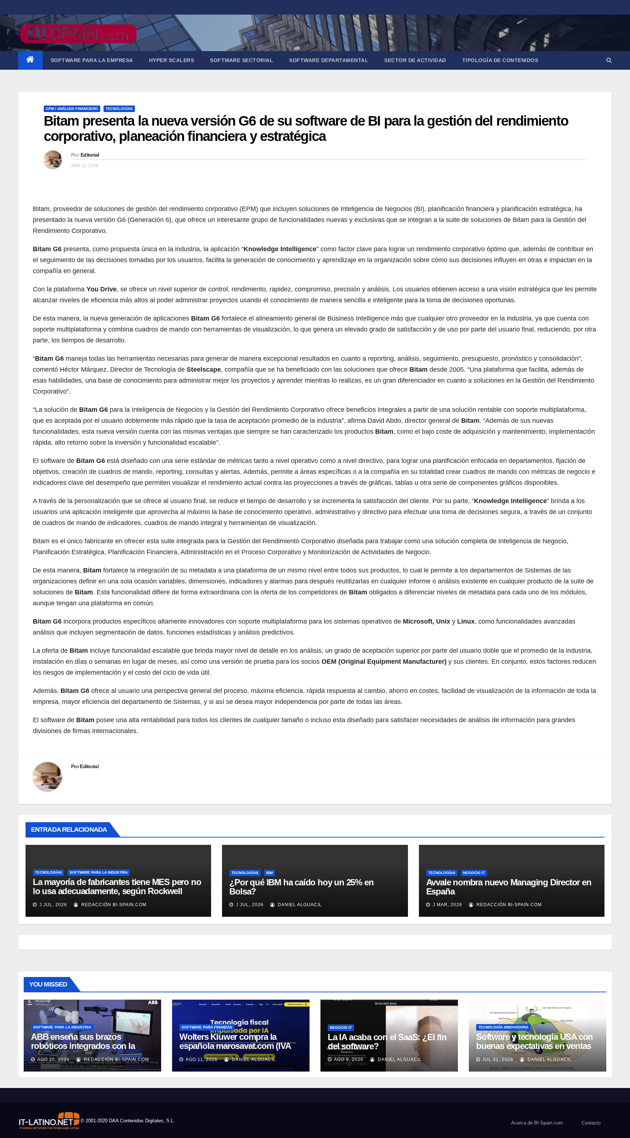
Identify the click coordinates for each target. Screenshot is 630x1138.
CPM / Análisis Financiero (72, 109)
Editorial (90, 155)
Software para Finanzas (207, 1027)
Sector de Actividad (415, 60)
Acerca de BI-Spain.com (537, 1123)
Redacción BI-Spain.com (113, 904)
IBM (269, 873)
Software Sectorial (241, 60)
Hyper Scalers (171, 60)
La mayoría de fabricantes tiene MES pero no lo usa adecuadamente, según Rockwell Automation (117, 891)
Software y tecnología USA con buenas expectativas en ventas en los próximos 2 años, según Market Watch (534, 1050)
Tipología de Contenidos (500, 60)
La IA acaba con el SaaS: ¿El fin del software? (387, 1041)
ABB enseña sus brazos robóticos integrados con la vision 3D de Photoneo (83, 1046)
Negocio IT (474, 873)
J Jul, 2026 (52, 904)
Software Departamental (328, 60)
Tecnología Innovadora (503, 1027)
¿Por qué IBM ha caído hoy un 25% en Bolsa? (301, 886)
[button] (609, 60)
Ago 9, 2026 (348, 1059)
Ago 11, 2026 (202, 1059)
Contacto (591, 1123)
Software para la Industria (99, 872)
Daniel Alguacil (299, 904)
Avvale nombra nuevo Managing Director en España (508, 886)
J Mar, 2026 (446, 904)
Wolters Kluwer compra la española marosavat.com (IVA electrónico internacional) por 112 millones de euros (235, 1050)
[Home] (30, 60)
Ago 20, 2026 (53, 1059)
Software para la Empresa (92, 60)
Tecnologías (119, 109)
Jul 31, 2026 (497, 1059)
